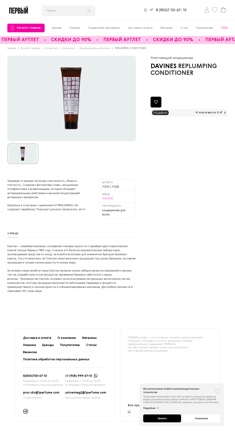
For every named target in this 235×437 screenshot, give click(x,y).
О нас (184, 28)
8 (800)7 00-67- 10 (171, 10)
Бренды (57, 28)
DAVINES (164, 66)
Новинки (75, 28)
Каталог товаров (29, 27)
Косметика (51, 48)
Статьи (91, 345)
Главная (11, 48)
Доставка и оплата (140, 28)
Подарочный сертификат (104, 28)
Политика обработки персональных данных (56, 359)
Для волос (69, 48)
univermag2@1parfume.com (85, 392)
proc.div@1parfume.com (41, 392)
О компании (66, 338)
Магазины (166, 28)
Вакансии (30, 352)
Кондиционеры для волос (95, 48)
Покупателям (204, 28)
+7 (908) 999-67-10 (78, 376)
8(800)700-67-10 (35, 376)
